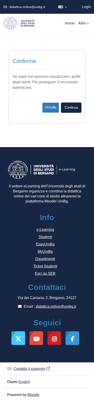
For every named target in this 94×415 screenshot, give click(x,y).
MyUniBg (45, 251)
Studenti (45, 237)
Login (86, 7)
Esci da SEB (45, 273)
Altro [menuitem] (82, 23)
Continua (71, 107)
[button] (63, 7)
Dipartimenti (45, 259)
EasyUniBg (45, 244)
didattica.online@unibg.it (27, 7)
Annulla (50, 107)
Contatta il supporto (29, 369)
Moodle (33, 395)
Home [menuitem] (70, 23)
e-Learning (45, 230)
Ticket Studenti (45, 266)
